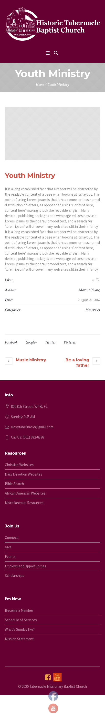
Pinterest (70, 342)
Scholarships (14, 575)
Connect (11, 537)
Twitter (50, 342)
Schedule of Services (21, 620)
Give (8, 547)
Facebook (11, 342)
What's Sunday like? (20, 629)
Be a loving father (77, 363)
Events (10, 556)
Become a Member (19, 610)
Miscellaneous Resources (24, 502)
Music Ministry (31, 360)
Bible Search (14, 483)
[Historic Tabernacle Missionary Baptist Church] (52, 24)
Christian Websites (19, 464)
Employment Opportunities (25, 566)
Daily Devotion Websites (23, 474)
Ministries (92, 310)
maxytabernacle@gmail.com (32, 427)
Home (40, 84)
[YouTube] (57, 677)
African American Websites (25, 493)
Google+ (31, 342)
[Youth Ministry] (52, 133)
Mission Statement (19, 639)
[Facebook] (48, 677)
